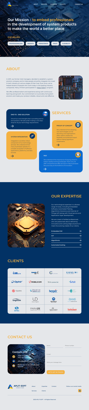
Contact (54, 386)
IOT (52, 236)
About (36, 4)
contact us (79, 4)
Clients (62, 4)
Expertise (53, 4)
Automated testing (58, 245)
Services (44, 4)
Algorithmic (55, 240)
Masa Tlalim (41, 88)
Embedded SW (56, 231)
